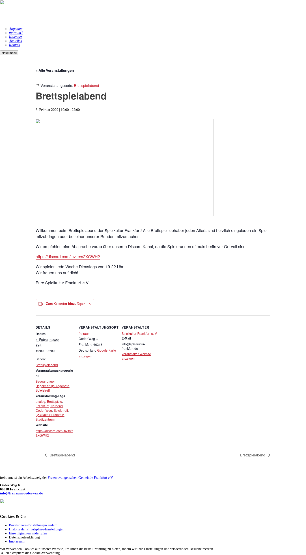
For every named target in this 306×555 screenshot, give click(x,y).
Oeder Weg (44, 410)
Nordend (56, 406)
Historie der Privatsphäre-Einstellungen (36, 529)
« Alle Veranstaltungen (55, 70)
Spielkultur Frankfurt (50, 415)
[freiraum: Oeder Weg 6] (47, 21)
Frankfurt (42, 406)
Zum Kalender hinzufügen (66, 303)
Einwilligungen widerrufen (28, 533)
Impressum (16, 541)
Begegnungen (46, 381)
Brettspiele (54, 401)
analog (40, 401)
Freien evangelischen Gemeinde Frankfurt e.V (80, 477)
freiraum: (85, 333)
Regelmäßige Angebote (52, 386)
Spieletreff (43, 390)
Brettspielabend (47, 365)
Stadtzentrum (45, 419)
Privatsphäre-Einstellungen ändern (33, 525)
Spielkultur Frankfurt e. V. (139, 333)
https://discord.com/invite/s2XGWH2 (68, 256)
